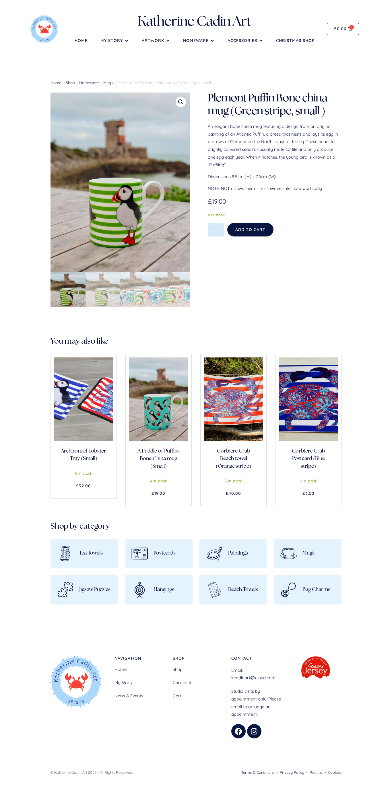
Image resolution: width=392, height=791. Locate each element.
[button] (181, 102)
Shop (70, 82)
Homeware (196, 41)
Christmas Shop (295, 41)
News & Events (129, 695)
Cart (177, 695)
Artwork (153, 41)
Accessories (242, 41)
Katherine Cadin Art (194, 22)
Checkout (182, 682)
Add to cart (250, 229)
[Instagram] (254, 731)
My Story (111, 41)
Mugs (108, 82)
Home (81, 41)
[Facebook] (238, 731)
